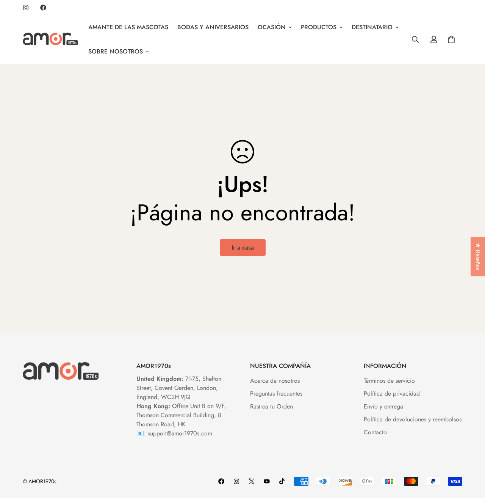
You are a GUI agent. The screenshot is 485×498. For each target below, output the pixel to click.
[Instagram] (26, 8)
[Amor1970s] (50, 39)
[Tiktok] (282, 481)
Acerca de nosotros (275, 380)
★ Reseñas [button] (478, 256)
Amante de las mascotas (128, 27)
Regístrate (392, 468)
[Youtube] (267, 481)
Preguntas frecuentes (276, 393)
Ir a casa (243, 247)
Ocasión (272, 27)
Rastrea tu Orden (271, 406)
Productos (318, 27)
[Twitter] (252, 481)
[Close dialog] (467, 342)
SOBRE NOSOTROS (115, 51)
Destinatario (372, 27)
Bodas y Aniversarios (213, 27)
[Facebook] (43, 8)
